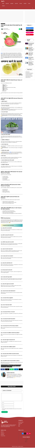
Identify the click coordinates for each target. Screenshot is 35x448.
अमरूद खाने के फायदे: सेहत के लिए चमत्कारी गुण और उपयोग (11, 25)
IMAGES (3, 5)
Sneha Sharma (6, 28)
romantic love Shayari (28, 74)
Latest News (20, 423)
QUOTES (16, 3)
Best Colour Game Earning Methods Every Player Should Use (31, 44)
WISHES (25, 3)
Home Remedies (3, 23)
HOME (3, 3)
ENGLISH (7, 3)
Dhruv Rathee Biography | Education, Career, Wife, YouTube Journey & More (31, 49)
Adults (19, 424)
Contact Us (2, 433)
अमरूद (1, 53)
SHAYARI (11, 3)
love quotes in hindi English (29, 73)
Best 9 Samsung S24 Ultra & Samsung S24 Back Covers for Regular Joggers (31, 63)
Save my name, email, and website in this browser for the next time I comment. (12, 409)
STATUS (20, 3)
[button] (32, 8)
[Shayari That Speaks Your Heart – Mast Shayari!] (2, 1)
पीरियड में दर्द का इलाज (28, 77)
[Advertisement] (11, 16)
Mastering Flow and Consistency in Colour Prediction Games (31, 58)
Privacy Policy (3, 435)
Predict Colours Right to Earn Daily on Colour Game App (31, 53)
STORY (29, 3)
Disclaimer (2, 434)
